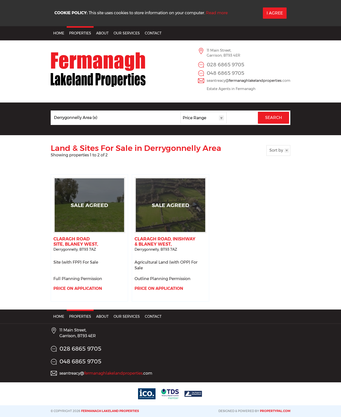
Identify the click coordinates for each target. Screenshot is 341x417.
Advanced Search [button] (268, 128)
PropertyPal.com (275, 411)
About (102, 33)
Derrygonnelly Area (75, 118)
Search (273, 117)
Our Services (127, 33)
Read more (217, 12)
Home (58, 33)
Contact (153, 33)
